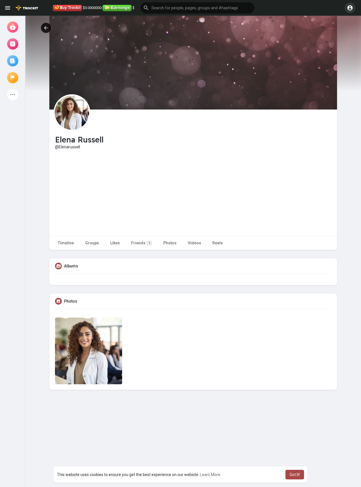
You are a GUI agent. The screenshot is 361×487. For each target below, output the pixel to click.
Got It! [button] (295, 474)
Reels (217, 243)
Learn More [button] (210, 474)
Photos (170, 243)
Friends (140, 243)
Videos (194, 243)
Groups (92, 243)
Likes (115, 243)
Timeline (66, 243)
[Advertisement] (193, 192)
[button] (197, 8)
